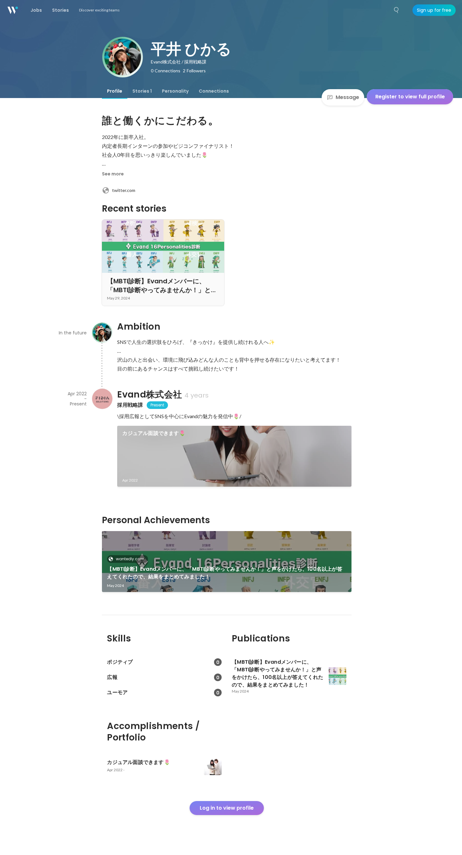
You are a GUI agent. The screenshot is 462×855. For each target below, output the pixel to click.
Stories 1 (142, 91)
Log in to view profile (227, 808)
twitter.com (123, 190)
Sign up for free (434, 10)
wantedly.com (130, 559)
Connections (214, 91)
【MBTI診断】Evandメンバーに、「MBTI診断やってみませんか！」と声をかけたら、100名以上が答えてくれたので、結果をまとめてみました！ (224, 572)
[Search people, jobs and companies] (396, 10)
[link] (234, 456)
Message (347, 97)
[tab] (114, 91)
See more (113, 174)
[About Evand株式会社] (102, 398)
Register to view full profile (410, 96)
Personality (175, 91)
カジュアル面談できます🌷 (153, 433)
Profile (114, 91)
